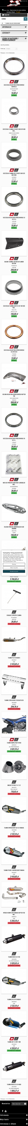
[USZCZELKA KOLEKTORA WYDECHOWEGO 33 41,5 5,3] (14, 199)
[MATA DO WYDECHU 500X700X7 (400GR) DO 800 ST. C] (14, 464)
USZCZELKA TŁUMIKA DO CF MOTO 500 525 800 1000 (14, 174)
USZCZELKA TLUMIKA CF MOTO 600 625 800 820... (14, 130)
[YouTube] (5, 1111)
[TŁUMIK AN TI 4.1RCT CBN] (14, 1023)
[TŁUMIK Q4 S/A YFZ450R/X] (14, 981)
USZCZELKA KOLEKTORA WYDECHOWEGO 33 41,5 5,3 (14, 218)
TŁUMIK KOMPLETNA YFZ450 (14, 743)
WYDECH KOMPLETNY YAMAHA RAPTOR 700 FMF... (14, 913)
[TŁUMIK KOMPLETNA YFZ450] (14, 724)
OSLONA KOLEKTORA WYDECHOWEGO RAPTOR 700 (14, 395)
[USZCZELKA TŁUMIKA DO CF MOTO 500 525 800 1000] (14, 155)
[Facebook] (2, 1111)
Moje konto (4, 1119)
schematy (6, 32)
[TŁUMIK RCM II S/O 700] (14, 938)
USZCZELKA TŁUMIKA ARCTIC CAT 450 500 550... (14, 307)
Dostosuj (14, 564)
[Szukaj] (25, 19)
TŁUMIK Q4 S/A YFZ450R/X (14, 999)
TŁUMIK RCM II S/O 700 (14, 957)
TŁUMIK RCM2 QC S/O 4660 (14, 1084)
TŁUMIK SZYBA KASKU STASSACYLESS (14, 700)
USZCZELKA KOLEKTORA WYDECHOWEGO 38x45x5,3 (14, 86)
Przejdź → (19, 12)
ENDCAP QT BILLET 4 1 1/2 (14, 785)
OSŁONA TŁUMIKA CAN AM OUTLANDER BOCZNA (14, 262)
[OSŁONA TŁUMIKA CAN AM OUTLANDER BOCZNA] (14, 243)
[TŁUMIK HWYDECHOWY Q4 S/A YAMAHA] (14, 809)
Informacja (6, 26)
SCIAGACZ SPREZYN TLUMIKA (14, 615)
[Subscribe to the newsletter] (25, 1103)
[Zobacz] (16, 81)
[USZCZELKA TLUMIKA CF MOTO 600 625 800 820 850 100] (14, 111)
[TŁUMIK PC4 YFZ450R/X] (14, 639)
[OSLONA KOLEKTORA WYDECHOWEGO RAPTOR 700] (14, 376)
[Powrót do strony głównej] (2, 23)
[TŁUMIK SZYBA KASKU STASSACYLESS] (14, 682)
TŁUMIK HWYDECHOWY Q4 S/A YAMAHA (14, 828)
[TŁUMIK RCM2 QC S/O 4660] (14, 1066)
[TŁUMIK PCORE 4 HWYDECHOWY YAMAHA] (14, 852)
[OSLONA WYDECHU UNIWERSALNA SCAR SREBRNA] (14, 508)
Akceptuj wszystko (14, 571)
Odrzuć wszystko (14, 567)
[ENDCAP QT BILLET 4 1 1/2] (14, 767)
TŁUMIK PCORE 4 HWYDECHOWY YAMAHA (14, 870)
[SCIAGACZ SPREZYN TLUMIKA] (14, 597)
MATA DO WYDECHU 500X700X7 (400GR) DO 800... (14, 483)
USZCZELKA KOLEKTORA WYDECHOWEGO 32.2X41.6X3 (14, 351)
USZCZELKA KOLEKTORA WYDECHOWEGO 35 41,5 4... (14, 439)
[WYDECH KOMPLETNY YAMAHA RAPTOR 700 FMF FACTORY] (14, 894)
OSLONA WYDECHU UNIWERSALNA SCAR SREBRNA (14, 527)
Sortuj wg (3, 48)
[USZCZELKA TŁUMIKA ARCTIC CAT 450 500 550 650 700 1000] (14, 287)
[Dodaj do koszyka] (11, 81)
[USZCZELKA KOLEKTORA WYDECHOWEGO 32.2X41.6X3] (14, 332)
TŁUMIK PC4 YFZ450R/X (14, 658)
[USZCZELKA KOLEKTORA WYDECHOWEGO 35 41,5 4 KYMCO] (14, 420)
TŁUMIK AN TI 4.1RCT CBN (14, 1042)
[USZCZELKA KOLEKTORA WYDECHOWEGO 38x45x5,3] (14, 66)
